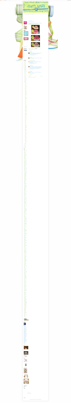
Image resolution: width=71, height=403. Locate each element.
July (25, 77)
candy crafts (25, 169)
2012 (24, 68)
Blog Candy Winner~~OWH (26, 127)
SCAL (24, 268)
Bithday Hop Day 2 (26, 118)
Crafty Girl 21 (25, 40)
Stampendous (25, 286)
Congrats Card (25, 180)
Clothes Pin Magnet (25, 178)
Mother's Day (25, 235)
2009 (24, 147)
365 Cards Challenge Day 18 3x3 (26, 107)
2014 (24, 66)
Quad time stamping (25, 259)
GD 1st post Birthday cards (26, 133)
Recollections (25, 261)
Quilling (25, 260)
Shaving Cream (25, 275)
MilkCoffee (25, 230)
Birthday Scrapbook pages (26, 137)
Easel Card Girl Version (26, 87)
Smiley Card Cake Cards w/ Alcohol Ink (26, 141)
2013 (24, 67)
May (25, 79)
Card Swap (25, 172)
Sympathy (25, 296)
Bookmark (25, 165)
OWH (24, 241)
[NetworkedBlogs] (25, 50)
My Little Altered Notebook (26, 94)
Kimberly (30, 52)
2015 (24, 65)
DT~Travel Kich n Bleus (25, 116)
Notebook (25, 240)
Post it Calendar (26, 103)
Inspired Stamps (25, 217)
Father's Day (25, 195)
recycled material (25, 262)
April (25, 80)
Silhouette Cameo (25, 276)
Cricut (30, 49)
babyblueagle (31, 65)
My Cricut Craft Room (25, 237)
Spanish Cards (25, 284)
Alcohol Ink (25, 149)
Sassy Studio (25, 267)
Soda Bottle (25, 279)
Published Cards (25, 257)
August (25, 76)
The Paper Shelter (25, 300)
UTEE (24, 308)
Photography (25, 248)
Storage (25, 289)
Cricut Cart (25, 123)
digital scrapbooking (25, 190)
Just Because (25, 221)
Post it (24, 254)
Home (35, 76)
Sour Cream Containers (25, 282)
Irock (24, 219)
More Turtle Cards (25, 100)
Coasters (25, 179)
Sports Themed (25, 285)
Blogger (40, 399)
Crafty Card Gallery (25, 185)
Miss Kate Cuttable (25, 233)
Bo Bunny (25, 164)
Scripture (25, 271)
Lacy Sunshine (25, 226)
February (26, 143)
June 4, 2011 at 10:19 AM (32, 69)
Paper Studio (25, 243)
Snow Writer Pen (25, 278)
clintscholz (36, 399)
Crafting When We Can (25, 183)
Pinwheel (25, 252)
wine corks (25, 314)
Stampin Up (25, 287)
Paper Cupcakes (25, 242)
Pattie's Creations (25, 244)
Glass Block (25, 203)
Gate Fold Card (25, 198)
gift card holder (25, 202)
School (24, 269)
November (26, 71)
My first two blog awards (26, 89)
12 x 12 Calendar (26, 105)
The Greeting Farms (25, 299)
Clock (24, 177)
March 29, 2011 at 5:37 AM (32, 63)
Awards (25, 155)
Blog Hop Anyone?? (26, 83)
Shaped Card (34, 49)
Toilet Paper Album (25, 304)
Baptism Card (25, 96)
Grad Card (25, 209)
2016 (24, 64)
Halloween (25, 211)
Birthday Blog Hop (25, 120)
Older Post (41, 76)
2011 (24, 69)
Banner (24, 158)
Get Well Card (25, 199)
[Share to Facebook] (36, 48)
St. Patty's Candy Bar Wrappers (26, 111)
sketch (24, 277)
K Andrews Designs (25, 223)
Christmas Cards (25, 174)
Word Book (25, 315)
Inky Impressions (25, 215)
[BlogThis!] (35, 48)
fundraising (25, 197)
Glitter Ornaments (25, 206)
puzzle (24, 258)
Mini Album (25, 231)
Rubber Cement (25, 264)
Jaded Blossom (25, 220)
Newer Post (30, 76)
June (25, 78)
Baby (24, 156)
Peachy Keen (32, 49)
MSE (24, 236)
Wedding (25, 312)
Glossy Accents (25, 208)
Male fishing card (25, 122)
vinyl (24, 311)
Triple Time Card (25, 306)
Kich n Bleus (25, 225)
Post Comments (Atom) (33, 77)
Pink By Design (24, 251)
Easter (24, 193)
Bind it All (25, 160)
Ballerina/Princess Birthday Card (26, 114)
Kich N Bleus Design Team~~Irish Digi (26, 130)
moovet (30, 71)
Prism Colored (25, 256)
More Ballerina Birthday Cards (26, 98)
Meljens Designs (25, 229)
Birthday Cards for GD (25, 125)
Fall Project (25, 194)
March (25, 81)
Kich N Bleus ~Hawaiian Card (26, 92)
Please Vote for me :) (26, 85)
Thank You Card (25, 298)
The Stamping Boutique (25, 302)
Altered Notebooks (25, 152)
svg (24, 291)
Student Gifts (25, 290)
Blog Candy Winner (26, 109)
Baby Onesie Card (25, 102)
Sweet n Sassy (25, 294)
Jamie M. (25, 325)
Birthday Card (25, 162)
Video (24, 310)
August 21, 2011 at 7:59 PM (32, 73)
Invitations (25, 218)
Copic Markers (25, 181)
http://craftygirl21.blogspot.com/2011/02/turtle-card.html (34, 24)
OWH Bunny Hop (25, 135)
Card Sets (25, 171)
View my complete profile (25, 343)
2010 (24, 146)
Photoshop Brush (25, 250)
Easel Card (25, 192)
